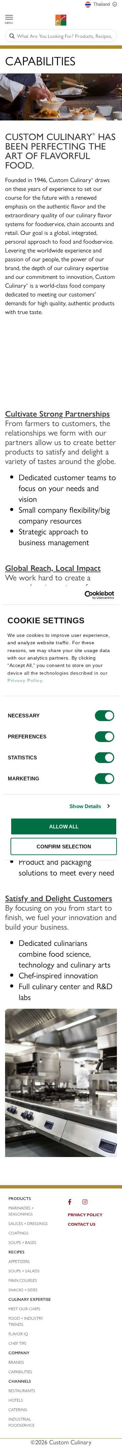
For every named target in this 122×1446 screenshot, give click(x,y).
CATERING (17, 1409)
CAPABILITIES (20, 1372)
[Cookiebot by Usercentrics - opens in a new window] (86, 595)
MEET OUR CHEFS (24, 1309)
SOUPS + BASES (22, 1242)
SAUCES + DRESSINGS (28, 1223)
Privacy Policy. (25, 680)
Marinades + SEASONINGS (21, 1211)
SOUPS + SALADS (24, 1271)
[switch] (104, 736)
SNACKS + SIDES (23, 1290)
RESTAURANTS (21, 1390)
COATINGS (18, 1233)
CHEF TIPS (17, 1343)
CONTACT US (82, 1224)
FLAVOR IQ (18, 1334)
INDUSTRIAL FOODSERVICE (21, 1422)
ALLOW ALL (64, 826)
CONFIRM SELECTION (64, 846)
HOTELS (15, 1400)
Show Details (85, 806)
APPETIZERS (19, 1261)
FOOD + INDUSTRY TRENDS (25, 1321)
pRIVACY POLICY (85, 1214)
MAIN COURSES (22, 1280)
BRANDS (16, 1362)
